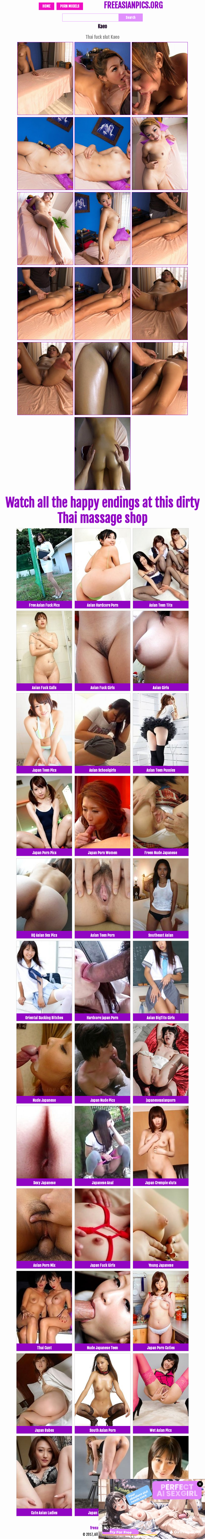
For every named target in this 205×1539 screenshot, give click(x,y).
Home (46, 6)
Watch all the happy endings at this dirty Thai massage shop (103, 510)
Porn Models (69, 6)
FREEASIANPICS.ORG (133, 5)
